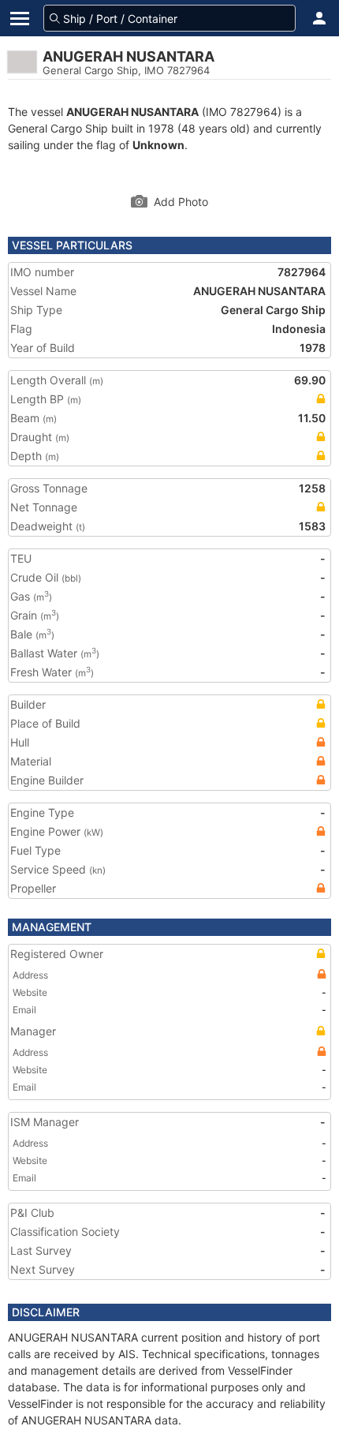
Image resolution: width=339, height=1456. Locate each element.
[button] (319, 18)
